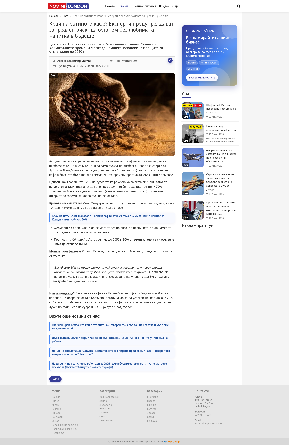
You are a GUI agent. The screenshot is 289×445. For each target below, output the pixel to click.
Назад (55, 379)
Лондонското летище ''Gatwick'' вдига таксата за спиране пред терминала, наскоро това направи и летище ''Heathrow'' (111, 352)
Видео (55, 400)
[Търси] (238, 6)
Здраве (151, 412)
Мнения (151, 404)
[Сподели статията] (170, 60)
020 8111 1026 (203, 414)
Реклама (56, 408)
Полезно (104, 412)
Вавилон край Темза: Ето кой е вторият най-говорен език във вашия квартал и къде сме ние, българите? (110, 326)
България (152, 396)
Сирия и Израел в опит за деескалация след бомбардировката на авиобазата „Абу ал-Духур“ (220, 181)
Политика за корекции (64, 428)
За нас (55, 420)
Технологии (106, 420)
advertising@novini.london (209, 423)
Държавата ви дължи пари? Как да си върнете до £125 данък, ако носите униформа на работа (110, 339)
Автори (56, 404)
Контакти (57, 416)
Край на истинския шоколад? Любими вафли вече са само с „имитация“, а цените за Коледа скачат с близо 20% (108, 217)
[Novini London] (68, 6)
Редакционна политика (65, 424)
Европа (151, 400)
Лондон (103, 400)
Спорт (150, 416)
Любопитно (106, 404)
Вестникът (58, 432)
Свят (66, 16)
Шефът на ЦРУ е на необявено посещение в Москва (221, 108)
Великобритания (109, 396)
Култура (151, 408)
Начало (54, 16)
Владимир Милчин (80, 61)
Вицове (56, 412)
